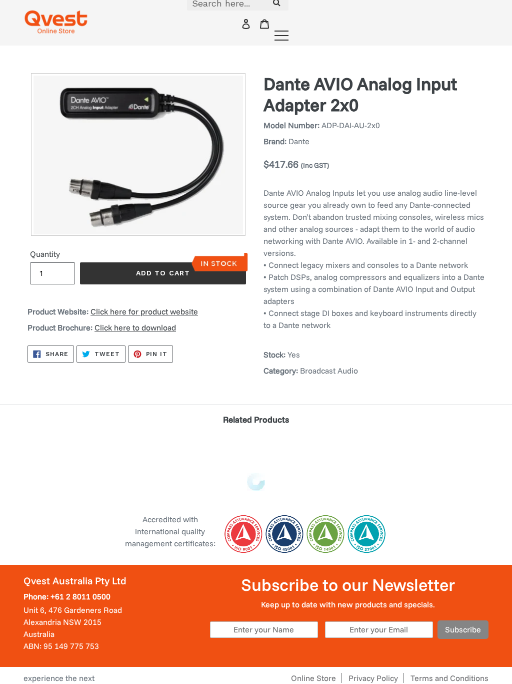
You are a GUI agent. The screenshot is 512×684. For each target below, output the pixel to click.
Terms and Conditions (449, 678)
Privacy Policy (373, 678)
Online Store (313, 678)
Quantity (45, 254)
